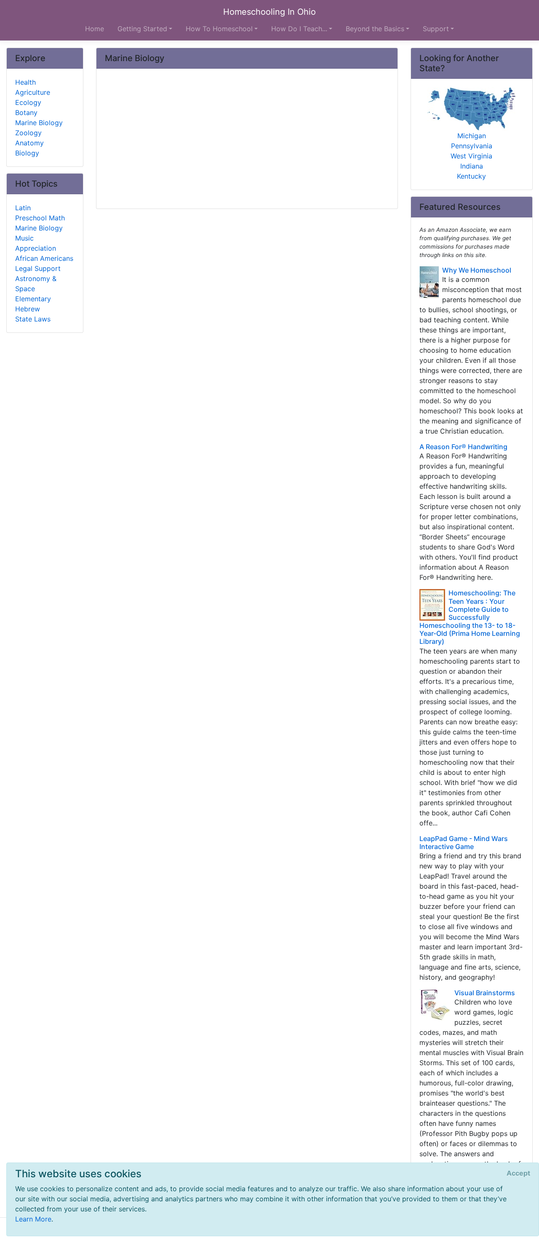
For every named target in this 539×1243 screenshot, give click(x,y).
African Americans (44, 258)
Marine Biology (39, 122)
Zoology (28, 133)
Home (94, 28)
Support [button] (436, 28)
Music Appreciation (35, 243)
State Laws (33, 319)
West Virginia (471, 156)
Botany (26, 112)
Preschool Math (40, 218)
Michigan (471, 135)
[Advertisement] (247, 139)
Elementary (33, 299)
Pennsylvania (471, 146)
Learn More (33, 1219)
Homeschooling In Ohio (269, 12)
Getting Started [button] (142, 28)
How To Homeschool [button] (219, 28)
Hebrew (27, 309)
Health (25, 82)
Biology (27, 153)
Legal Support (38, 268)
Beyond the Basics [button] (375, 28)
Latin (23, 208)
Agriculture (32, 92)
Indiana (471, 166)
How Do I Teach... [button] (299, 28)
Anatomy (29, 143)
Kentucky (471, 176)
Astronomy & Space (35, 283)
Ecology (28, 102)
